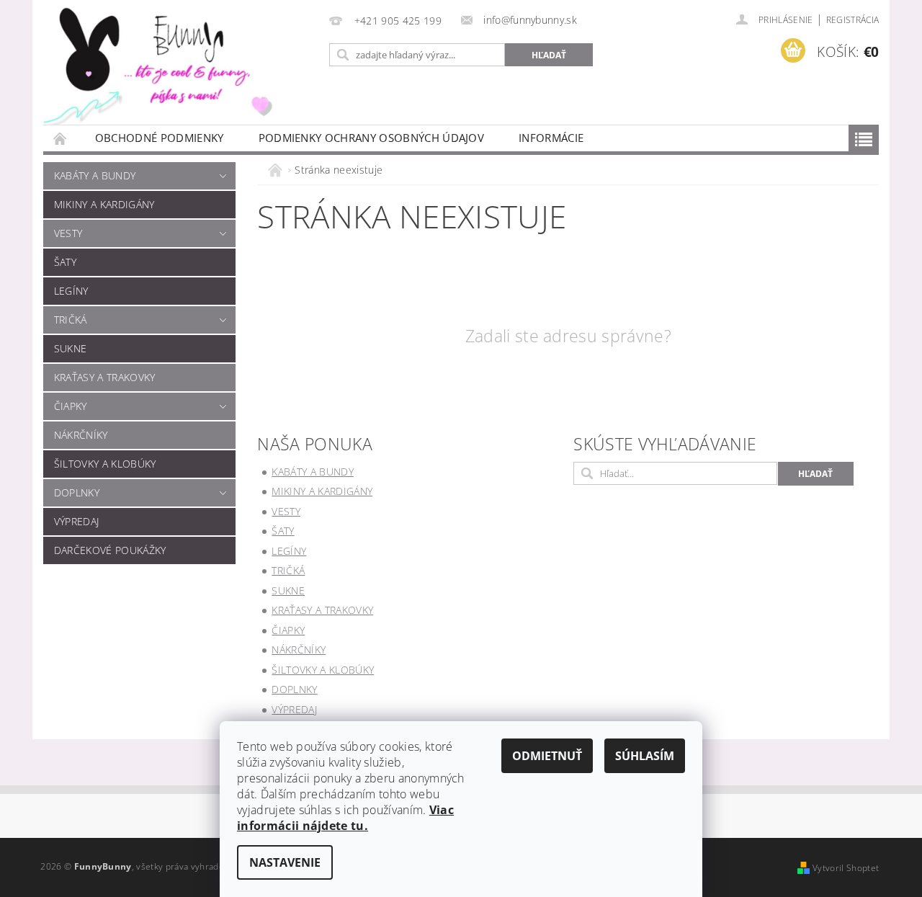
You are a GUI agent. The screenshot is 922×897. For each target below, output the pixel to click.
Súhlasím (644, 756)
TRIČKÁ (70, 319)
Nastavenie (285, 862)
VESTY (68, 233)
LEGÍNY (71, 291)
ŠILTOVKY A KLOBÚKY (105, 463)
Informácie (551, 137)
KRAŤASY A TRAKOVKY (105, 377)
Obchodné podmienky (159, 137)
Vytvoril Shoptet (846, 868)
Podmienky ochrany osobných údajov (372, 137)
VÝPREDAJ (76, 521)
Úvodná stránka (60, 138)
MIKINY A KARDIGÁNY (104, 204)
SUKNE (70, 348)
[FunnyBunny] (176, 62)
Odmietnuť (547, 756)
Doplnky (76, 492)
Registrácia (853, 20)
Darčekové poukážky (110, 550)
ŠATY (65, 262)
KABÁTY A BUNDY (94, 175)
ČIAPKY (70, 406)
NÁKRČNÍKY (81, 435)
